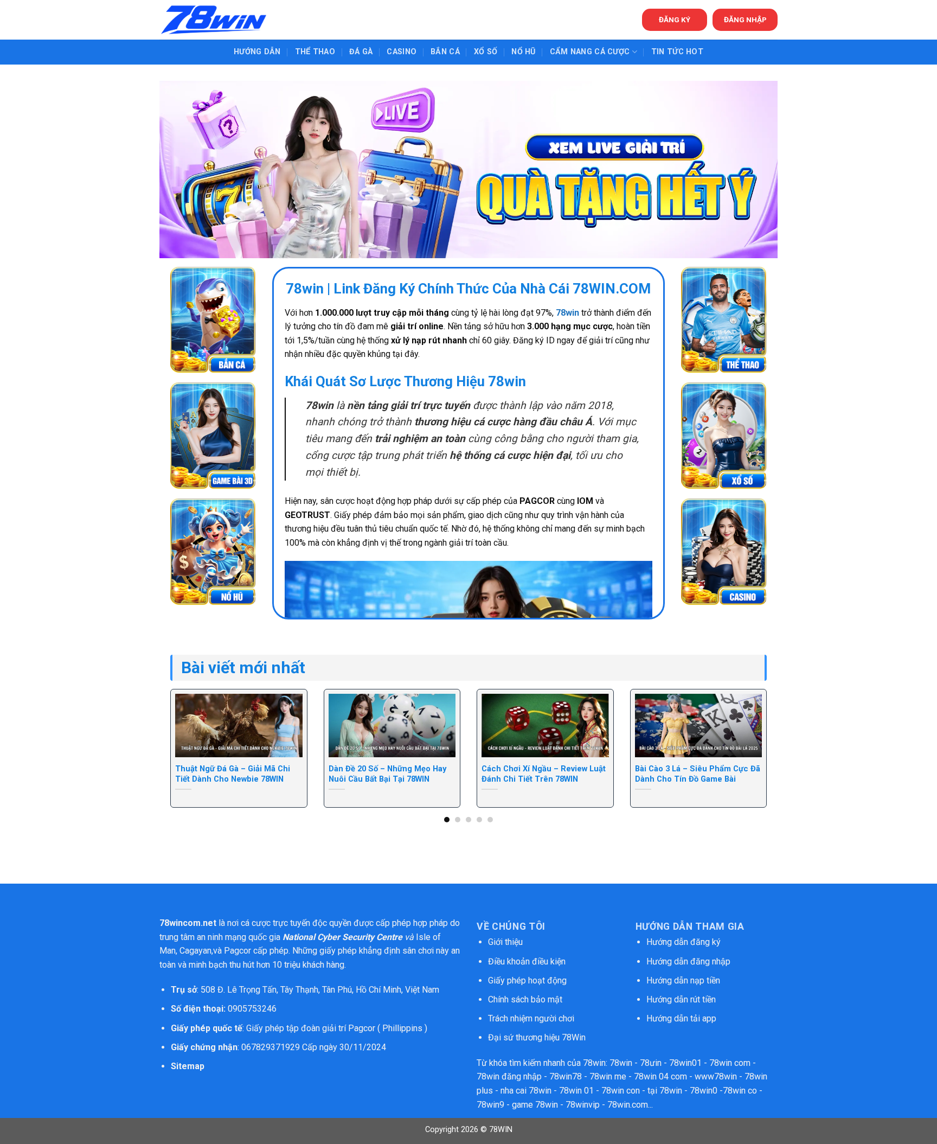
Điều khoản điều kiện (527, 961)
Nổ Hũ (523, 51)
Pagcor (237, 950)
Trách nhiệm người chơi (531, 1018)
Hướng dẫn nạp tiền (683, 980)
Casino (401, 51)
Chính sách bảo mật (526, 999)
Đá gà (361, 51)
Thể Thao (315, 51)
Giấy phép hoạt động (527, 980)
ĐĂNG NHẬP (745, 19)
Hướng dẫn (257, 51)
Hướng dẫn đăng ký (683, 942)
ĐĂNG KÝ (674, 19)
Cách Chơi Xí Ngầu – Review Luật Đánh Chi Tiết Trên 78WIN (544, 774)
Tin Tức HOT (677, 51)
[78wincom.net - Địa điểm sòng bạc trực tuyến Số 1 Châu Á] (213, 20)
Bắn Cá (445, 51)
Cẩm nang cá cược (590, 51)
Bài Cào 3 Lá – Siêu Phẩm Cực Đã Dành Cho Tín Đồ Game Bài (697, 774)
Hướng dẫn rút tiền (681, 999)
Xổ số (485, 51)
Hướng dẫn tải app (681, 1018)
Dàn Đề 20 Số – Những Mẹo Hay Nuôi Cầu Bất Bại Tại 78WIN (387, 774)
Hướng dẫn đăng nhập (688, 961)
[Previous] (188, 725)
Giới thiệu (505, 942)
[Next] (749, 725)
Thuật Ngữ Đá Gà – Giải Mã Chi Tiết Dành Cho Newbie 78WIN (232, 774)
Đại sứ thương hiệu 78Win (537, 1037)
